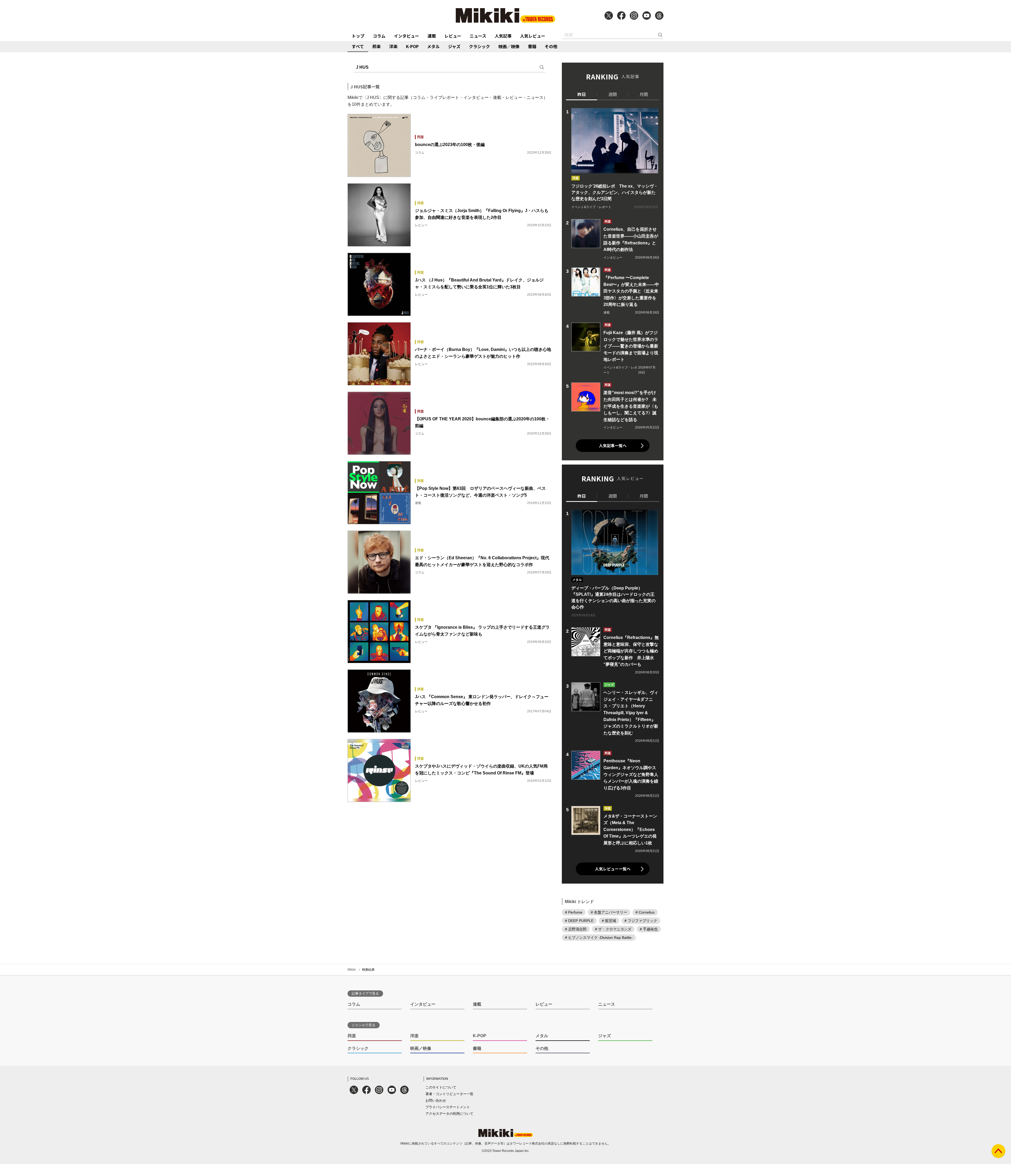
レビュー (452, 36)
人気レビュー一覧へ (613, 868)
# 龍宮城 (609, 921)
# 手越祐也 (649, 929)
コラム (379, 36)
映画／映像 (508, 46)
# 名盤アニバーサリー (609, 912)
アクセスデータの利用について (449, 1113)
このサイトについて (440, 1087)
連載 (432, 36)
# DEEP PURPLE (579, 921)
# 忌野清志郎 (576, 929)
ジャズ (454, 46)
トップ (358, 36)
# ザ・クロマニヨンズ (613, 929)
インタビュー (406, 36)
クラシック (479, 46)
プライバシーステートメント (447, 1107)
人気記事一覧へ (613, 445)
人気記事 (503, 36)
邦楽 (376, 46)
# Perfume (573, 912)
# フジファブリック (641, 921)
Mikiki (352, 969)
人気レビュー (532, 36)
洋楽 (393, 46)
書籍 (532, 46)
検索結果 (368, 969)
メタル (433, 46)
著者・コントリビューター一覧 (449, 1094)
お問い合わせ (435, 1100)
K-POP (412, 46)
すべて (358, 46)
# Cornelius (645, 912)
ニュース (478, 36)
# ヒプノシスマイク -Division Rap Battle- (599, 937)
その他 (551, 46)
